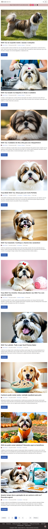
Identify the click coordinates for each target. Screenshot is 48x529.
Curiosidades (19, 245)
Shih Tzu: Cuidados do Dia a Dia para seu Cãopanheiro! (21, 143)
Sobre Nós (43, 523)
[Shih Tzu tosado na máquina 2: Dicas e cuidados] (24, 75)
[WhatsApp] (35, 5)
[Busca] (43, 1)
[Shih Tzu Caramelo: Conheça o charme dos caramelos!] (24, 225)
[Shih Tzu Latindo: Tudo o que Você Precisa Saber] (24, 327)
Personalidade (19, 347)
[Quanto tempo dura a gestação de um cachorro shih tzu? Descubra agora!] (24, 477)
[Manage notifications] (45, 526)
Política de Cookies (16, 523)
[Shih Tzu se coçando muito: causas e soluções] (24, 25)
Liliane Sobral (4, 45)
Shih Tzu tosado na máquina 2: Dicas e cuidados (18, 93)
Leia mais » (4, 55)
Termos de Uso (20, 525)
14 (30, 517)
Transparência (25, 523)
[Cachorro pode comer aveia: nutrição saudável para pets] (24, 377)
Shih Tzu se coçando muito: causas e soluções (18, 43)
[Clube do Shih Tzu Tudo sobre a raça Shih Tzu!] (6, 2)
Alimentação (19, 397)
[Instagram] (33, 5)
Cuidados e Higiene (21, 45)
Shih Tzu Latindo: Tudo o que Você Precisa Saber (18, 345)
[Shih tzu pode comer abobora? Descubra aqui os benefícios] (24, 427)
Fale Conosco (28, 525)
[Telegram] (37, 5)
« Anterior (4, 517)
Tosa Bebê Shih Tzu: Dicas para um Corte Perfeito (19, 193)
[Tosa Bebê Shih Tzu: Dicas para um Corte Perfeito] (24, 175)
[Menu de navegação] (45, 2)
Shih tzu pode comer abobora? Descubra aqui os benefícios (22, 445)
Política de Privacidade (34, 523)
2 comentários (19, 195)
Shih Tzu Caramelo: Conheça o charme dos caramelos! (20, 243)
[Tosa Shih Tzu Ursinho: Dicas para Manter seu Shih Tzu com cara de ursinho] (24, 275)
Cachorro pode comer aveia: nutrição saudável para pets (21, 395)
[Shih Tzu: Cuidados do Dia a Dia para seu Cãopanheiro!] (24, 125)
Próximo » (36, 517)
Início (4, 523)
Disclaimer (8, 523)
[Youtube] (30, 5)
